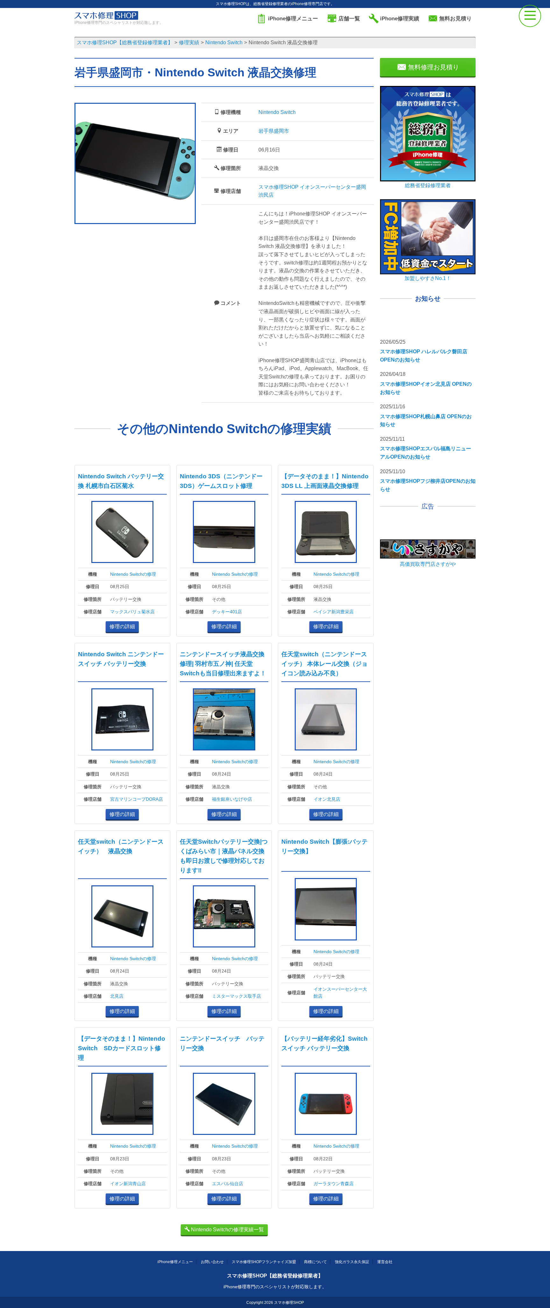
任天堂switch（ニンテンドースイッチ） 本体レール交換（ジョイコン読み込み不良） (324, 664)
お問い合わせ (212, 1262)
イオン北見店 (327, 799)
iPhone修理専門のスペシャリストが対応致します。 (275, 1286)
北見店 (116, 996)
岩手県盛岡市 (273, 131)
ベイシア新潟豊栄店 (334, 611)
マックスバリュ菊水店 (132, 611)
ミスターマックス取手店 (236, 996)
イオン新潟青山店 (128, 1183)
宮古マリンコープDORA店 (136, 799)
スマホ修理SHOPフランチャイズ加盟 (264, 1262)
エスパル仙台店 (227, 1183)
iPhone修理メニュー (175, 1262)
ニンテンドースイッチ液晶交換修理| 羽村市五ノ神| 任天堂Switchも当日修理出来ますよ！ (223, 664)
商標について (315, 1262)
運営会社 (384, 1262)
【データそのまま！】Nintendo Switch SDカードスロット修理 (121, 1048)
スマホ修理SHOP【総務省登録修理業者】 (275, 1275)
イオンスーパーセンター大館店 (340, 993)
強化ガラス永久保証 (352, 1262)
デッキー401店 (227, 611)
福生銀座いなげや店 (232, 799)
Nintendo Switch (277, 112)
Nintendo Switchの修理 (133, 574)
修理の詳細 (122, 626)
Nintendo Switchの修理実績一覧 (227, 1229)
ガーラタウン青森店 (334, 1183)
